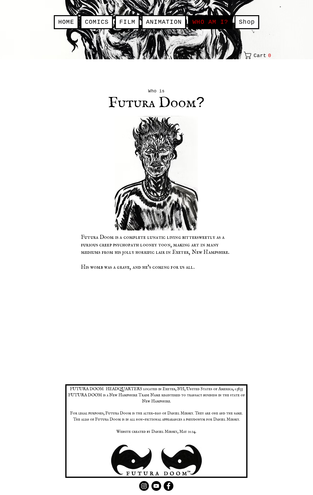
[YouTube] (156, 486)
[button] (259, 55)
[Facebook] (168, 486)
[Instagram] (144, 486)
